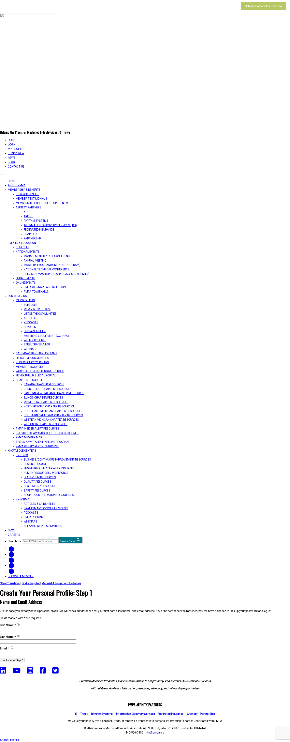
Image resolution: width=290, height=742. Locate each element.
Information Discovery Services (135, 713)
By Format (23, 499)
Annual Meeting (35, 260)
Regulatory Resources (40, 486)
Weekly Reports (35, 340)
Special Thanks (9, 739)
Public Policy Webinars (32, 362)
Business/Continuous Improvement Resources (57, 459)
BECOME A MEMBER (21, 576)
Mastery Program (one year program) (52, 264)
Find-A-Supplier (35, 331)
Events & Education (22, 242)
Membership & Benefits (24, 189)
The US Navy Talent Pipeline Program (42, 441)
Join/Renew (16, 153)
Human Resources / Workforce (46, 472)
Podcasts (31, 322)
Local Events (25, 278)
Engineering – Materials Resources (49, 468)
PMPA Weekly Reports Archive (37, 446)
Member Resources (30, 366)
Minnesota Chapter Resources (46, 402)
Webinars (30, 349)
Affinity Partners (28, 207)
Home (12, 180)
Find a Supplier (31, 583)
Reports (30, 326)
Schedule (22, 247)
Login (11, 144)
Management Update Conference (47, 256)
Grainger (30, 233)
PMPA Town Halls (36, 291)
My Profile (15, 148)
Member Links (25, 300)
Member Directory (37, 309)
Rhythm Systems (36, 220)
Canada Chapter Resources (44, 384)
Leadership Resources (40, 477)
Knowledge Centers (22, 450)
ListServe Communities (40, 313)
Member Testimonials (31, 198)
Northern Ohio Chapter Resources (49, 406)
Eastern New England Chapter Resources (54, 393)
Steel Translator (37, 344)
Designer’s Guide (35, 463)
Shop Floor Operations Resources (49, 494)
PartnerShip (33, 238)
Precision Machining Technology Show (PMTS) (56, 273)
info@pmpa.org (155, 732)
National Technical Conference (46, 269)
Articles (30, 318)
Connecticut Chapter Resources (47, 388)
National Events (28, 251)
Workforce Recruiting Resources (40, 371)
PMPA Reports (34, 517)
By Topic (22, 455)
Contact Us (16, 166)
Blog (11, 162)
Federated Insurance (39, 229)
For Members (17, 295)
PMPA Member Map (29, 437)
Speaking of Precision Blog (43, 525)
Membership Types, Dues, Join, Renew (42, 202)
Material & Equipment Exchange (47, 335)
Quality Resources (37, 481)
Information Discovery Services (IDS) (50, 225)
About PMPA (16, 185)
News (11, 157)
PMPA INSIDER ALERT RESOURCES (37, 428)
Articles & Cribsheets (39, 503)
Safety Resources (37, 490)
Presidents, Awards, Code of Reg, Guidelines (47, 433)
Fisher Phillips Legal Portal (36, 375)
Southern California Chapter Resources (53, 415)
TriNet (28, 216)
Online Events (26, 282)
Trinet (84, 713)
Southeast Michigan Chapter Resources (53, 411)
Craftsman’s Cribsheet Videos (46, 508)
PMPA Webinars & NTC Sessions (45, 287)
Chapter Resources (30, 380)
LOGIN (11, 140)
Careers (14, 534)
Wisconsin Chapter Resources (45, 424)
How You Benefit (27, 194)
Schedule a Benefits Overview (263, 6)
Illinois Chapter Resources (43, 397)
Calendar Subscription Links (36, 353)
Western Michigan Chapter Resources (51, 419)
